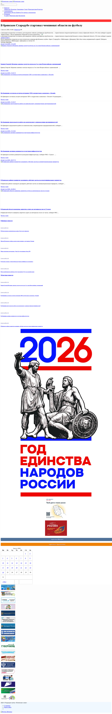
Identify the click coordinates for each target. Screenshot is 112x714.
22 (26, 567)
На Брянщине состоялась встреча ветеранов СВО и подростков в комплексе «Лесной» (28, 93)
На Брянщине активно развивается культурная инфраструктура (21, 151)
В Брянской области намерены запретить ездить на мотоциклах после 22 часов (26, 209)
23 (30, 567)
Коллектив (22, 15)
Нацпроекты (8, 12)
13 (16, 563)
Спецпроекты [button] (8, 11)
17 (3, 567)
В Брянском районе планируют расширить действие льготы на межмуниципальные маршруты (31, 180)
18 (7, 567)
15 (26, 563)
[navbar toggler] (1, 3)
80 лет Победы (16, 12)
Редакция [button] (7, 14)
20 (16, 567)
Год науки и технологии (28, 12)
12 (12, 563)
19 (12, 567)
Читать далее (4, 70)
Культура (40, 9)
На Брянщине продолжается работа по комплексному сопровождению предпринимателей (29, 122)
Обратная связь (13, 15)
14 (21, 563)
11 (7, 563)
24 (3, 572)
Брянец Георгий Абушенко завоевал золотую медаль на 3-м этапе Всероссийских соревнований (31, 64)
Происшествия (32, 9)
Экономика (20, 9)
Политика (14, 9)
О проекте (7, 705)
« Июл (4, 582)
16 (30, 563)
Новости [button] (6, 8)
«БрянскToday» (5, 37)
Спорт (26, 9)
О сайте (6, 15)
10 (3, 563)
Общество (7, 9)
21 (21, 567)
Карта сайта (7, 707)
